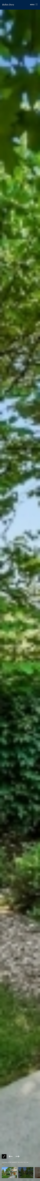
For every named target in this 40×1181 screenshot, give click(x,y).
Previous (10, 1156)
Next (17, 1156)
